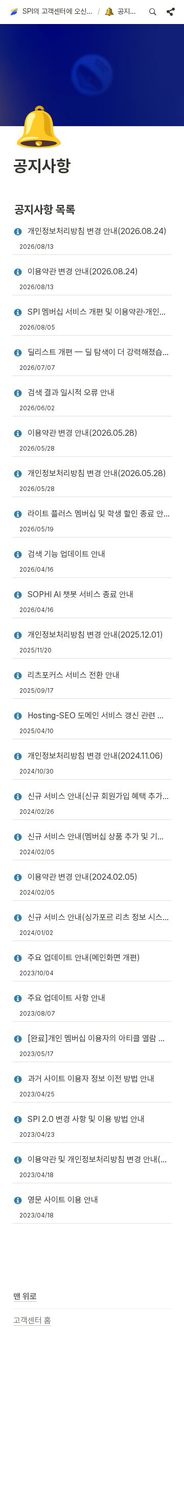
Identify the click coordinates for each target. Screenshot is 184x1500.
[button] (51, 12)
